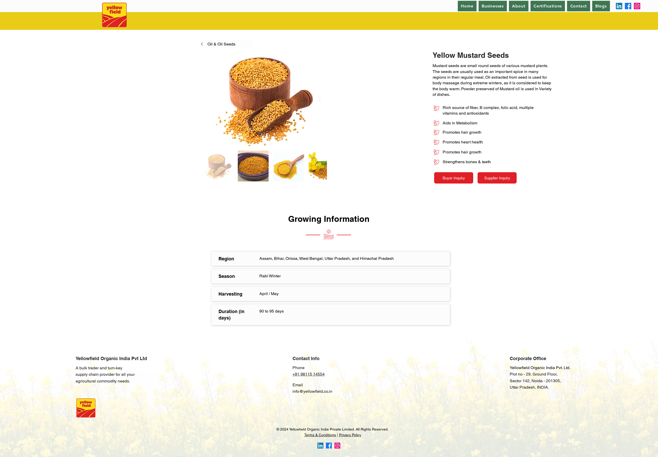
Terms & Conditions (320, 435)
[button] (518, 6)
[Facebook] (628, 6)
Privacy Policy (350, 435)
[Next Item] (319, 98)
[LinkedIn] (619, 6)
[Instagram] (637, 6)
